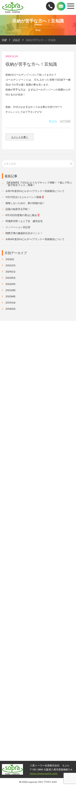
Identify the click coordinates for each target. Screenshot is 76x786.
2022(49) (10, 284)
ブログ (16, 39)
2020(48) (10, 296)
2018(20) (10, 309)
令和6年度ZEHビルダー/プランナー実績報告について (35, 239)
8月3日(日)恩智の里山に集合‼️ (22, 215)
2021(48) (10, 290)
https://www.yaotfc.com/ (36, 773)
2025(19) (10, 265)
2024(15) (10, 271)
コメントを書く (19, 136)
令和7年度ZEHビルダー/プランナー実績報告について (35, 190)
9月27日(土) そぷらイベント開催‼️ (24, 196)
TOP (4, 39)
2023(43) (10, 278)
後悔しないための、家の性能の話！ (25, 203)
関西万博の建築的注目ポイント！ (24, 233)
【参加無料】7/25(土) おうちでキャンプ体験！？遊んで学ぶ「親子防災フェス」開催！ (38, 183)
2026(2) (9, 259)
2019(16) (10, 302)
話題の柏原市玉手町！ (17, 209)
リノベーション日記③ (17, 227)
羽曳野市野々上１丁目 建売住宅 (24, 221)
